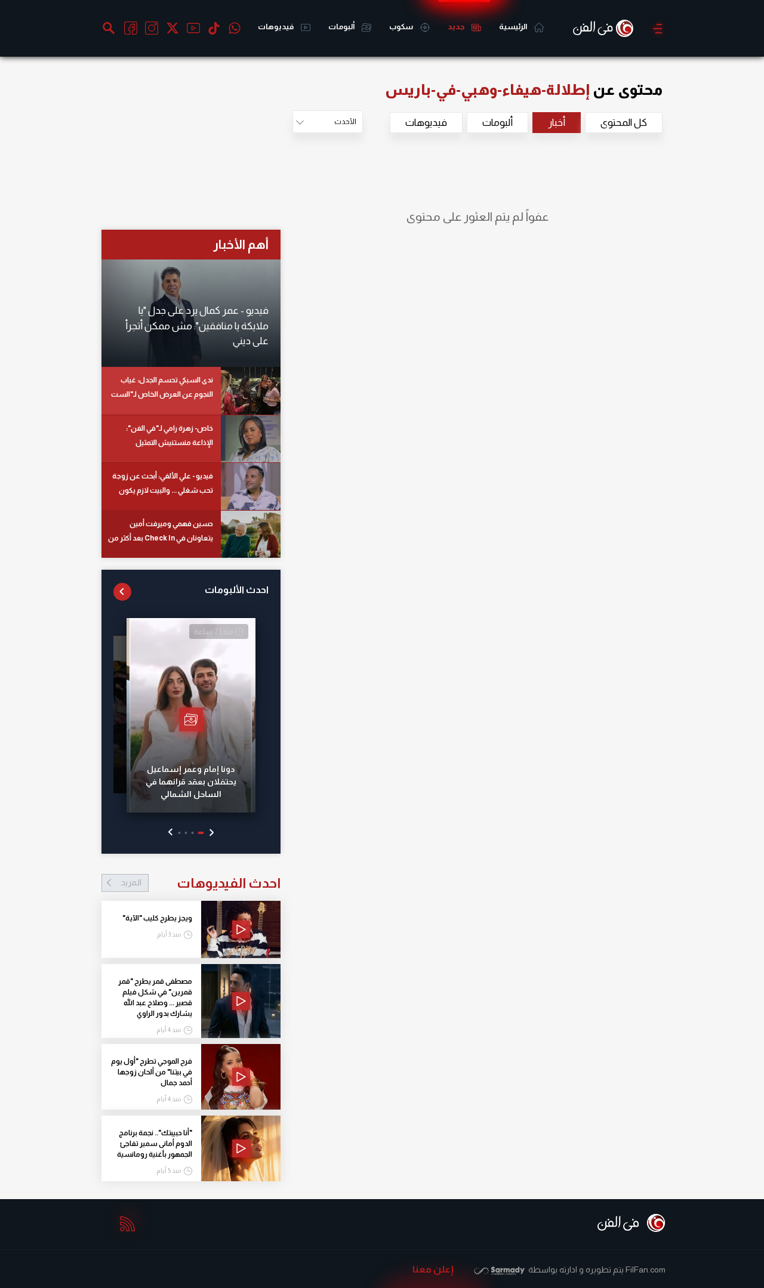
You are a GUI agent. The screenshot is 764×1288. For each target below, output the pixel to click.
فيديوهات (276, 26)
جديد (457, 26)
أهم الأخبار (241, 244)
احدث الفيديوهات (201, 883)
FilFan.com (646, 1269)
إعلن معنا (433, 1269)
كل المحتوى (623, 122)
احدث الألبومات (237, 590)
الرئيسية (513, 26)
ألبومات (342, 26)
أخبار (556, 122)
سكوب (401, 26)
